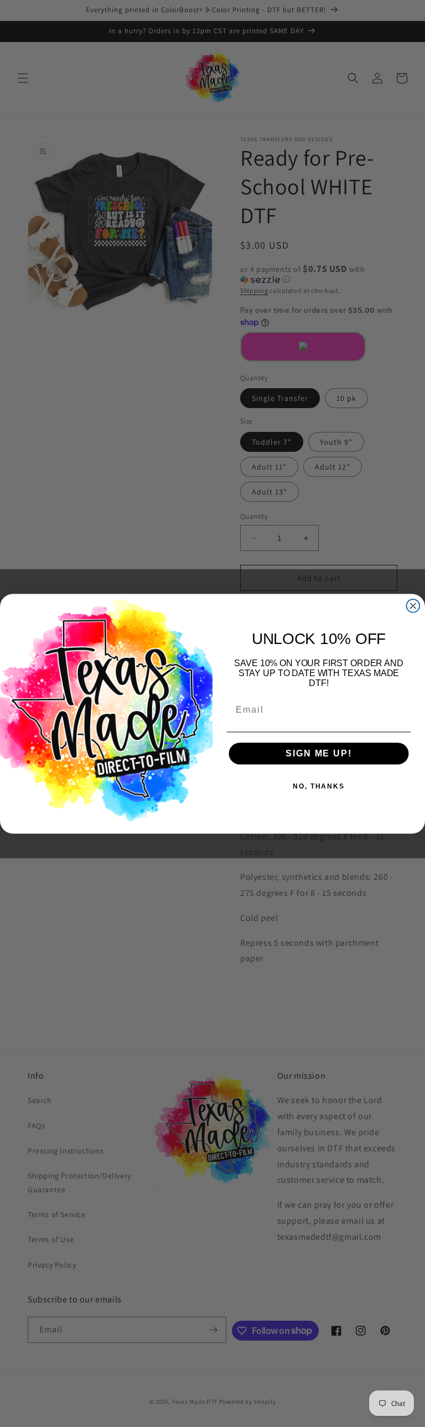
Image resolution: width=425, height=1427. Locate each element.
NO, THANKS (319, 786)
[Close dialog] (413, 605)
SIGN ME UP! (318, 753)
